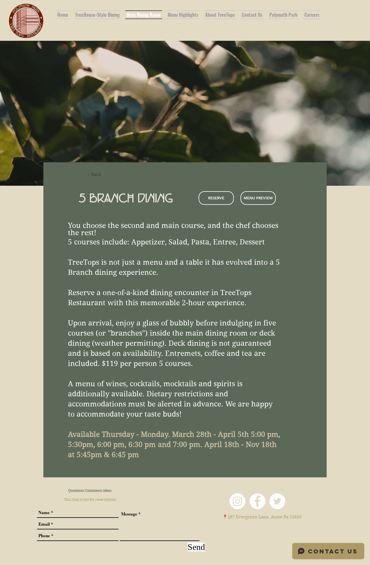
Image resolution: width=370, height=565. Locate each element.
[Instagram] (237, 501)
